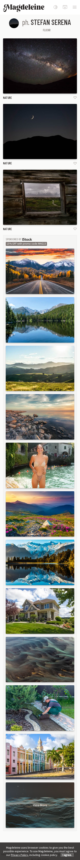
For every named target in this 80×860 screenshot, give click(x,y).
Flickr (46, 30)
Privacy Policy (19, 855)
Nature (7, 97)
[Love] (75, 97)
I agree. (67, 855)
